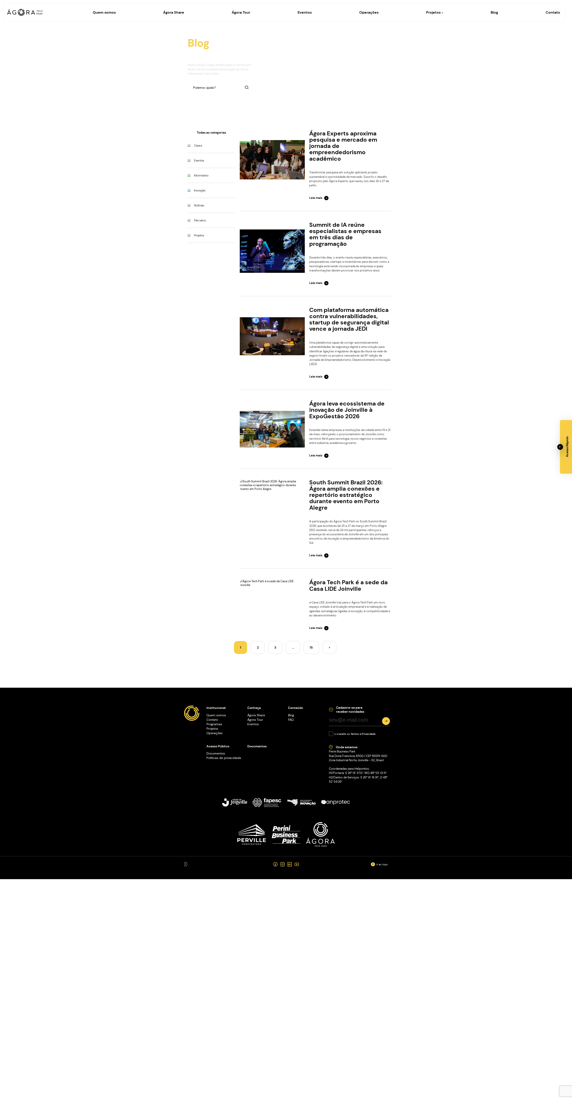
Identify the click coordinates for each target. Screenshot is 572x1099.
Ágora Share (173, 12)
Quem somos (104, 12)
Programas (214, 724)
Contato (553, 12)
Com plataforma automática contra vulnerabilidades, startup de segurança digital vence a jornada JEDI (349, 319)
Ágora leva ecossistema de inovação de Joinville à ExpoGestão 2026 (347, 410)
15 (311, 647)
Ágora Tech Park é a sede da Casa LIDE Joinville (348, 585)
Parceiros (200, 220)
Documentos (215, 753)
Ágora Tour (241, 12)
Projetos (434, 12)
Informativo (201, 175)
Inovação (200, 190)
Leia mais (315, 198)
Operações (369, 12)
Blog (494, 12)
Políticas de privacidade (223, 758)
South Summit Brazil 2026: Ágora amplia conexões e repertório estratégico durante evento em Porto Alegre (346, 495)
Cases (198, 145)
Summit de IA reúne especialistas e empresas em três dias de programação (345, 234)
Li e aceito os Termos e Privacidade (354, 733)
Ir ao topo (382, 864)
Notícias (199, 205)
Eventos (305, 12)
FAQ (291, 720)
